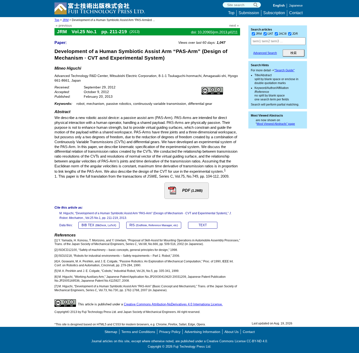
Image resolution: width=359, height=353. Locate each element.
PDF (192, 190)
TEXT (202, 225)
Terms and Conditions (138, 332)
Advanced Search (265, 53)
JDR (295, 33)
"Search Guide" (284, 70)
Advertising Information (202, 332)
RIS (153, 225)
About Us (231, 332)
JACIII (282, 33)
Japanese (296, 5)
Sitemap (111, 332)
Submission (249, 13)
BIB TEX (99, 225)
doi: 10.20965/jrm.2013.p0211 (214, 32)
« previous (64, 25)
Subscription (274, 13)
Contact (296, 13)
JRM (66, 20)
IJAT (270, 33)
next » (234, 25)
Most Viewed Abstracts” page (276, 124)
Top (231, 13)
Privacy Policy (169, 332)
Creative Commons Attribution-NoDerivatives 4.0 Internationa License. (173, 304)
